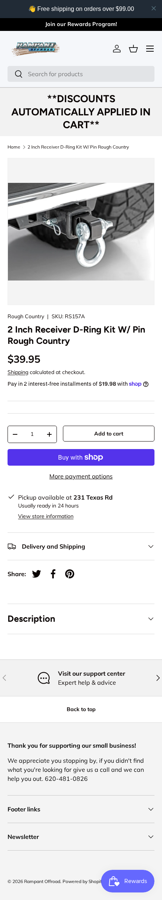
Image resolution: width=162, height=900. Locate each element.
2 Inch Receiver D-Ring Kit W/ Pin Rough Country (78, 147)
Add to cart (108, 433)
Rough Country (26, 316)
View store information (45, 516)
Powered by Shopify (83, 881)
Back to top (81, 709)
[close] (153, 8)
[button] (133, 48)
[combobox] (81, 74)
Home (14, 147)
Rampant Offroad (42, 881)
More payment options (81, 476)
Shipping (18, 372)
